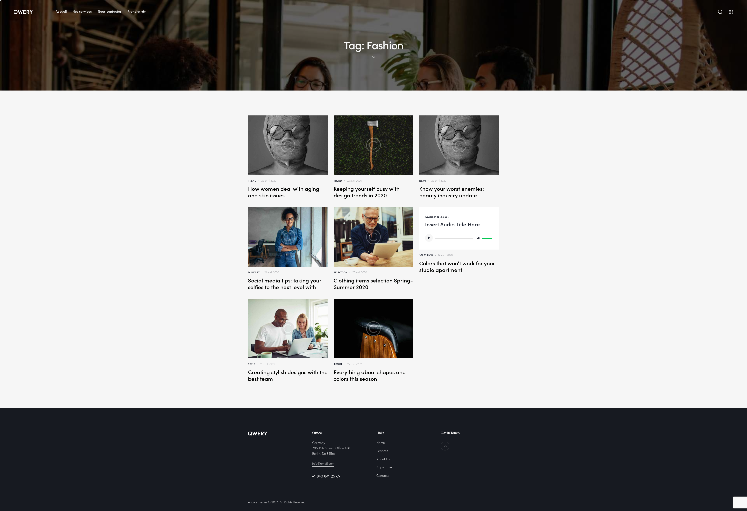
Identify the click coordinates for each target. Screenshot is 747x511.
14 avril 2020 (445, 255)
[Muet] (478, 238)
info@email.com (323, 463)
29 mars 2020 (355, 364)
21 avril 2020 (271, 272)
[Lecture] (429, 238)
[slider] (487, 237)
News (422, 180)
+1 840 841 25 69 (326, 476)
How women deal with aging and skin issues (283, 191)
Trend (252, 180)
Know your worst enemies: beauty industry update (451, 191)
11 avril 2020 (267, 364)
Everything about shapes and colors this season (370, 375)
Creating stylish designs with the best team (288, 375)
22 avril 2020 (268, 180)
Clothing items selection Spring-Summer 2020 (373, 283)
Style (251, 364)
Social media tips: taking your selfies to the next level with (284, 283)
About (338, 364)
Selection (340, 272)
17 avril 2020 (359, 272)
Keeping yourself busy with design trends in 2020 (367, 191)
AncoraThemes (257, 502)
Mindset (254, 272)
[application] (459, 238)
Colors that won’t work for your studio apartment (457, 266)
